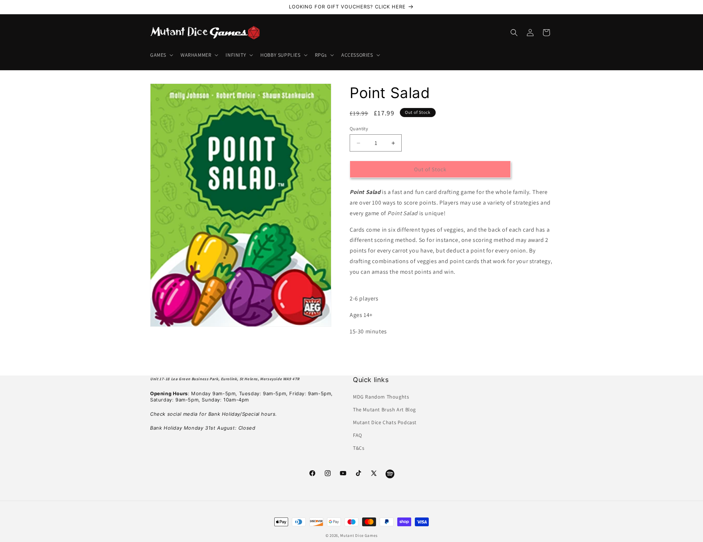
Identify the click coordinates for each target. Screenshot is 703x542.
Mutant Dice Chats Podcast (385, 422)
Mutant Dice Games (358, 535)
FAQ (357, 435)
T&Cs (358, 448)
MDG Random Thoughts (381, 396)
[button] (161, 55)
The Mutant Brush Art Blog (384, 409)
